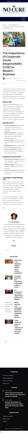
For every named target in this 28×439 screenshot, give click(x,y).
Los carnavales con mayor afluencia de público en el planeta (18, 294)
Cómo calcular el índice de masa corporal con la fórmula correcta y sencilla (18, 326)
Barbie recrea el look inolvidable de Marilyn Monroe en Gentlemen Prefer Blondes (18, 310)
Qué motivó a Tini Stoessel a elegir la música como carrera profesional (18, 266)
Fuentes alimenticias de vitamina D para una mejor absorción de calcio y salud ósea (14, 405)
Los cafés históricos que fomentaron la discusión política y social (18, 281)
